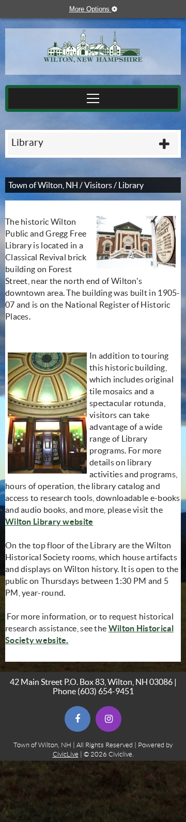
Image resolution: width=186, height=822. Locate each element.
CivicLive (66, 754)
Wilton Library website (49, 521)
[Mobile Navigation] (93, 98)
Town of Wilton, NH (43, 185)
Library (27, 142)
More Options (98, 9)
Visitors (98, 185)
